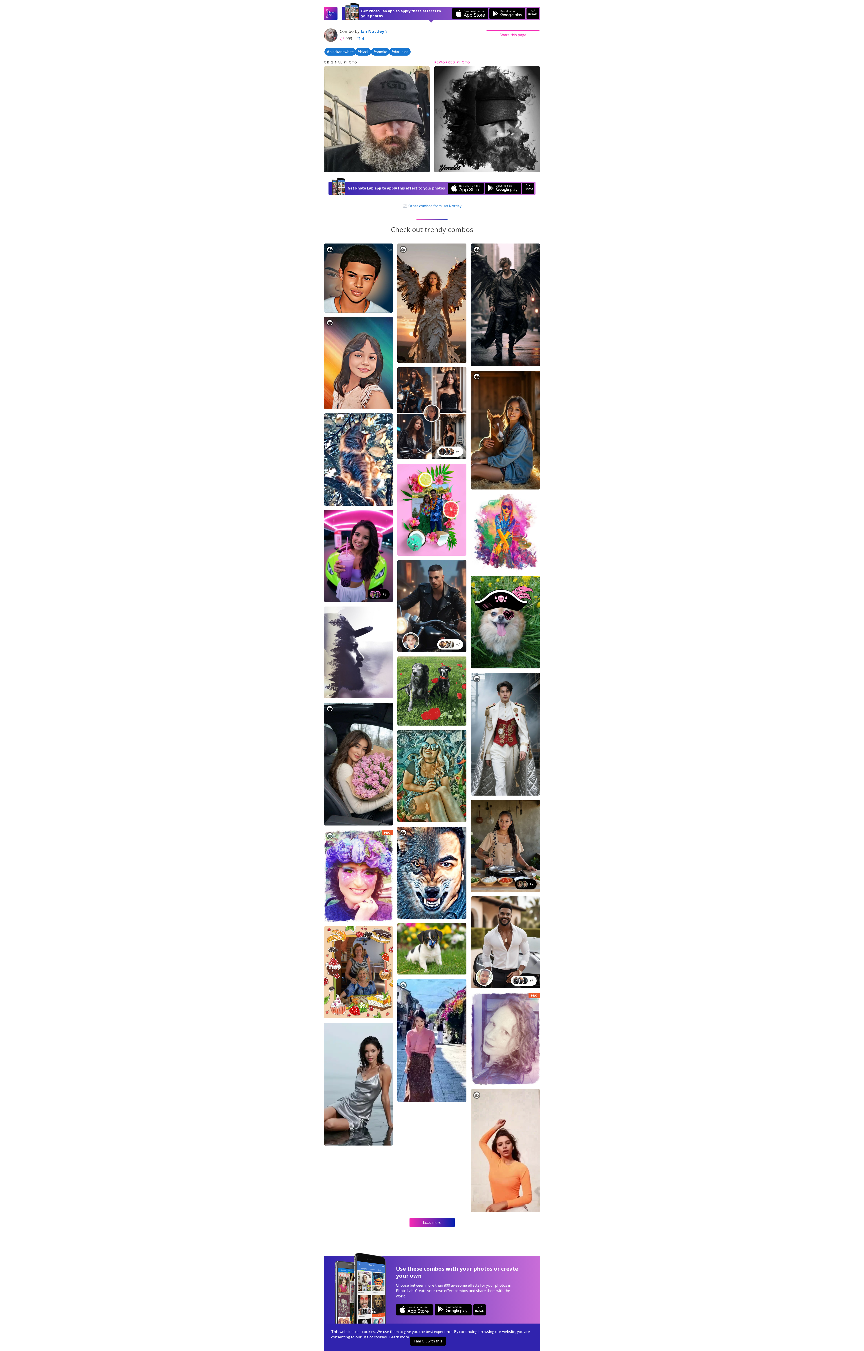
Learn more (399, 1337)
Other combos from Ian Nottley (434, 205)
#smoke (380, 51)
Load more (432, 1222)
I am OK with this (428, 1341)
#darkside (399, 51)
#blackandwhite (340, 51)
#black (363, 51)
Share (513, 34)
